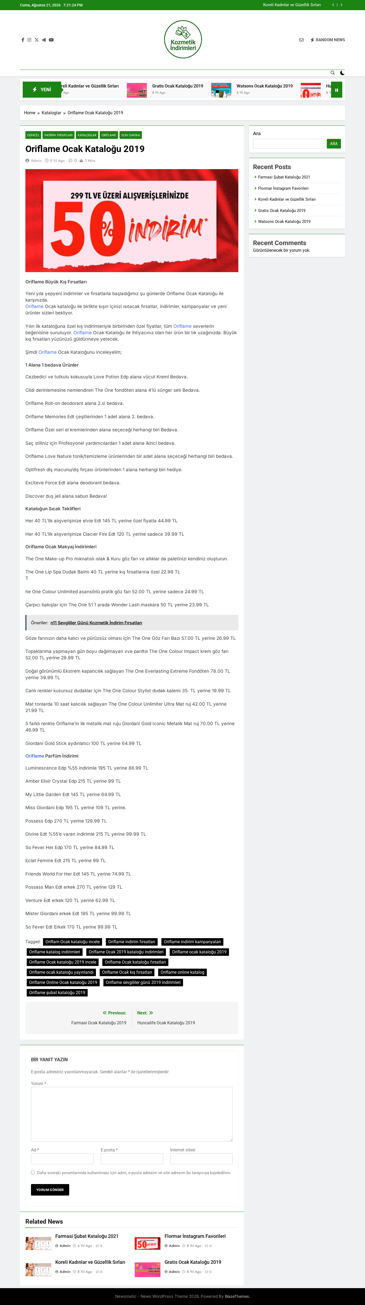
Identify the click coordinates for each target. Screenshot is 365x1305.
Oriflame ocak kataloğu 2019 (199, 951)
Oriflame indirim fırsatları (131, 941)
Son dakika (130, 135)
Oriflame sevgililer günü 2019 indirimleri (143, 982)
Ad (35, 1149)
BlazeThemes (237, 1296)
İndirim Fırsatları (58, 135)
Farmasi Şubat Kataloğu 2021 (87, 1236)
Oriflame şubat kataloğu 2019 (57, 992)
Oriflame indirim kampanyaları (192, 941)
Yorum (38, 1083)
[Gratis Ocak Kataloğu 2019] (108, 93)
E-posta (109, 1149)
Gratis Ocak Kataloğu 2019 (148, 86)
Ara (257, 133)
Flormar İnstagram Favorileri (195, 1236)
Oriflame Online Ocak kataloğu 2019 (63, 982)
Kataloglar (87, 135)
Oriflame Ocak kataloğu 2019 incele (62, 962)
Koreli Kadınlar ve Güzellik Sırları (292, 5)
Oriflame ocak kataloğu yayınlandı (61, 972)
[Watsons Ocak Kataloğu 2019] (192, 93)
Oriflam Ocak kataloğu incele (72, 941)
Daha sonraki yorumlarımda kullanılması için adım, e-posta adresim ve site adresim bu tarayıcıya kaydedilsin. (134, 1172)
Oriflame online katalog (182, 972)
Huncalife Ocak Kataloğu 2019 (326, 86)
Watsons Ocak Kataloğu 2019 (236, 86)
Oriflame (109, 135)
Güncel (33, 135)
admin (36, 160)
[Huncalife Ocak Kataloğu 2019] (282, 93)
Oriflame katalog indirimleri (54, 951)
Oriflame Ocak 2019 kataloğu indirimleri (126, 951)
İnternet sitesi (182, 1149)
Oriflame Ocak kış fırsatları (127, 972)
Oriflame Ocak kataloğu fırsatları (135, 962)
